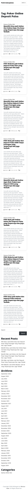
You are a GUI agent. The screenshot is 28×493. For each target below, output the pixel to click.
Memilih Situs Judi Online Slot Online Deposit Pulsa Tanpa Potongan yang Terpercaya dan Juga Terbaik (14, 105)
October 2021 (5, 401)
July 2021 (4, 408)
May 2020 (4, 443)
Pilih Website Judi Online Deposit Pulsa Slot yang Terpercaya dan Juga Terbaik (13, 66)
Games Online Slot (9, 24)
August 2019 (5, 465)
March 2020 (4, 448)
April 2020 (4, 445)
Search (3, 330)
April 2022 (4, 386)
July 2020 (4, 438)
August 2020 (5, 436)
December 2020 (6, 426)
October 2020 (5, 431)
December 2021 (5, 396)
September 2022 (6, 374)
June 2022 (4, 381)
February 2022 (5, 391)
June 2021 (4, 411)
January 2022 (5, 393)
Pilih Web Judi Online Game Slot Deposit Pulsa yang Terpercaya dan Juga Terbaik (14, 222)
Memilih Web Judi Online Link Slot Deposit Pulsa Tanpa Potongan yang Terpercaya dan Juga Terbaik (13, 356)
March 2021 (4, 418)
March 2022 (4, 388)
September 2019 (6, 463)
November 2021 (6, 398)
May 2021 (4, 413)
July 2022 (4, 379)
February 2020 (5, 450)
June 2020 (4, 440)
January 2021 (5, 423)
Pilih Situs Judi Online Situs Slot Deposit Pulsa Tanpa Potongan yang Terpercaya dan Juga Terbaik (13, 343)
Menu (23, 2)
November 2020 (6, 428)
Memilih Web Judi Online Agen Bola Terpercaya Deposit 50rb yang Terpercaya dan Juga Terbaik (13, 184)
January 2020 (5, 453)
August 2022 (5, 376)
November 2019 (6, 458)
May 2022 (4, 383)
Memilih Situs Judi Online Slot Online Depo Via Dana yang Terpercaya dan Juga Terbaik (14, 29)
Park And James (7, 3)
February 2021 (5, 421)
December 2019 (5, 455)
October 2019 (5, 460)
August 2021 (5, 406)
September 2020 (6, 433)
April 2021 (4, 416)
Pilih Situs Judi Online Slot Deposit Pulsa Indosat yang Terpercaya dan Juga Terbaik (14, 299)
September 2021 (6, 403)
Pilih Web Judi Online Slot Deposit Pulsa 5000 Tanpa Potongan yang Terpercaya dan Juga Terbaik (14, 144)
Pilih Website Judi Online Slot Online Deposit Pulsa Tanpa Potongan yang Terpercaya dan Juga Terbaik (14, 261)
